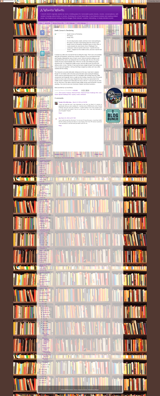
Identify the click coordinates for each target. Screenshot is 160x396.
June (44, 321)
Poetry (41, 252)
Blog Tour (42, 133)
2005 (42, 380)
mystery (74, 94)
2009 (42, 374)
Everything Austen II (45, 183)
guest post (42, 211)
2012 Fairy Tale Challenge (44, 106)
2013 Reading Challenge (45, 48)
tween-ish (42, 277)
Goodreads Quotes (116, 38)
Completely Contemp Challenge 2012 (45, 161)
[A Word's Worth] (45, 93)
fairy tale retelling (44, 189)
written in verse (44, 288)
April (44, 325)
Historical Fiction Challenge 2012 (89, 92)
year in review (43, 295)
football (41, 197)
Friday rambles (44, 199)
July (44, 319)
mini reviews (43, 235)
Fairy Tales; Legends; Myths (44, 193)
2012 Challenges (81, 23)
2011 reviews (43, 103)
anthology (42, 116)
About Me (47, 23)
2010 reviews (43, 101)
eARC (41, 175)
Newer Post (59, 154)
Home (41, 23)
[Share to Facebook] (87, 90)
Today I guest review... (46, 348)
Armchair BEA (43, 120)
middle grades (43, 233)
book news (42, 135)
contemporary (43, 163)
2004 (42, 382)
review (78, 94)
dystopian (42, 173)
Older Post (98, 154)
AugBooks (42, 122)
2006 (42, 378)
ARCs (41, 118)
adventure (42, 114)
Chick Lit (42, 149)
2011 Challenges (70, 23)
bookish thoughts (44, 137)
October (45, 312)
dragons (42, 169)
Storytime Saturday (45, 272)
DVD (41, 171)
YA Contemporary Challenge (44, 293)
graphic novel (43, 209)
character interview (45, 145)
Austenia (68, 92)
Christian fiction (44, 153)
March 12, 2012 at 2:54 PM (80, 102)
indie (41, 225)
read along (42, 258)
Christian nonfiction (45, 155)
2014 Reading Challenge (45, 27)
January (45, 366)
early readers (43, 177)
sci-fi (41, 262)
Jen (60, 118)
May (44, 323)
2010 (42, 371)
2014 (42, 301)
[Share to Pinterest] (88, 90)
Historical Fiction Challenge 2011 (44, 217)
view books (48, 43)
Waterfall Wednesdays (43, 285)
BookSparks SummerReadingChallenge (45, 142)
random (42, 256)
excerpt (42, 187)
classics (42, 158)
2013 (42, 303)
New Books (43, 242)
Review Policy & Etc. (58, 23)
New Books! (45, 362)
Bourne (44, 345)
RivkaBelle (47, 31)
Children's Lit (43, 151)
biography (42, 131)
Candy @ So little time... (65, 102)
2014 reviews (43, 112)
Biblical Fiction (43, 129)
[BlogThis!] (83, 90)
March (44, 327)
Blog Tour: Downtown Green (45, 334)
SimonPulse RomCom (43, 269)
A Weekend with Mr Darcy (46, 355)
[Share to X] (85, 90)
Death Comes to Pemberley (46, 352)
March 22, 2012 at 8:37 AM (68, 118)
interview (42, 227)
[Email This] (82, 90)
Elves (41, 181)
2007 (42, 376)
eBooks (42, 179)
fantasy (41, 195)
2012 (42, 306)
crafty (41, 165)
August (45, 316)
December (46, 308)
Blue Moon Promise (45, 359)
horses (41, 223)
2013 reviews (43, 110)
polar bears (43, 254)
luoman (85, 389)
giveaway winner (44, 207)
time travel (42, 275)
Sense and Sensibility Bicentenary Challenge (45, 265)
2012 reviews (62, 92)
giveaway (42, 205)
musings (42, 237)
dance (41, 167)
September (46, 314)
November (46, 310)
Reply (60, 113)
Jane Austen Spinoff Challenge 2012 (45, 230)
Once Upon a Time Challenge (45, 247)
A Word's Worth (52, 10)
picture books (43, 250)
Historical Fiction (76, 92)
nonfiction (42, 244)
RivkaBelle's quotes (112, 27)
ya (40, 290)
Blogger (97, 389)
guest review (43, 213)
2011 (42, 369)
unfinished (83, 94)
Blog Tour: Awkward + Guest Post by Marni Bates (46, 340)
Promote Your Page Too (44, 95)
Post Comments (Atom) (68, 157)
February (45, 364)
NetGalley (42, 241)
